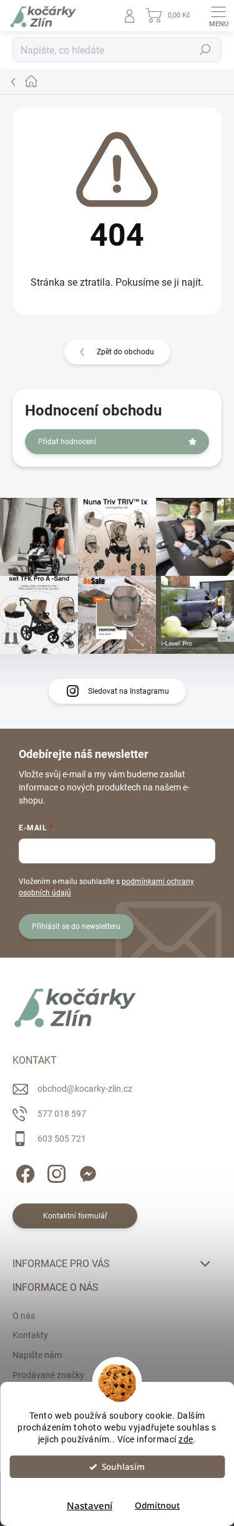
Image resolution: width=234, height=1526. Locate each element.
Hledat (205, 50)
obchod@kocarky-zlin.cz (84, 1089)
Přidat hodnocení (67, 441)
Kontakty (30, 1335)
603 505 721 (61, 1139)
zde (185, 1439)
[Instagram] (55, 1171)
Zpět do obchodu (125, 351)
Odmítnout (157, 1505)
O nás (23, 1316)
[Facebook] (23, 1171)
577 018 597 (61, 1114)
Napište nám (37, 1355)
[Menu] (218, 15)
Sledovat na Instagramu (128, 691)
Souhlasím (123, 1466)
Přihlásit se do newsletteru (76, 926)
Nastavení (89, 1505)
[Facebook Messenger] (86, 1171)
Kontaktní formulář (75, 1216)
